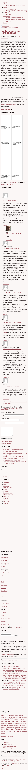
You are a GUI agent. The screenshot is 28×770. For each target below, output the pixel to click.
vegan (14, 731)
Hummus (16, 721)
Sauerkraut (19, 727)
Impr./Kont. (6, 12)
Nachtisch (3, 588)
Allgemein (6, 482)
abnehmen (5, 715)
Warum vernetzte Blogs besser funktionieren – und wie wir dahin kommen (15, 19)
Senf (23, 727)
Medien (5, 491)
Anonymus (4, 409)
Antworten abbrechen (15, 409)
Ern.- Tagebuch (5, 563)
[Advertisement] (5, 527)
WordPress (15, 764)
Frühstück (2, 721)
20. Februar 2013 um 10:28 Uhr (12, 292)
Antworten (6, 225)
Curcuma (3, 612)
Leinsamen (4, 621)
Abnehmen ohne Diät (14, 715)
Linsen (24, 723)
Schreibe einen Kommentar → (9, 191)
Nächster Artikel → (6, 443)
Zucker (25, 731)
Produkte (6, 496)
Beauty (5, 484)
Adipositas (21, 715)
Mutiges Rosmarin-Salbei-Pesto (12, 460)
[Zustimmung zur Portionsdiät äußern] (12, 756)
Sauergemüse (5, 624)
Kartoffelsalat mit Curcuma (11, 331)
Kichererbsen (9, 723)
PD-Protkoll (4, 567)
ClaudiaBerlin (7, 684)
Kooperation (6, 16)
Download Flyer (6, 109)
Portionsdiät (3, 727)
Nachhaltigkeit (7, 493)
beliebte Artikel (20, 717)
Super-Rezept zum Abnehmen (12, 729)
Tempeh (6, 731)
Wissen (5, 503)
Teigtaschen (3, 731)
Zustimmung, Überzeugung (8, 104)
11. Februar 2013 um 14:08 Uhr (12, 322)
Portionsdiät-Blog (8, 494)
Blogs (5, 7)
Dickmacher (4, 606)
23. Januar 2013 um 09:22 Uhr (12, 349)
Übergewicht (3, 733)
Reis (13, 727)
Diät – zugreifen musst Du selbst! (15, 5)
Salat (16, 727)
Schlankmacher (5, 603)
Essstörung (21, 719)
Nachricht (4, 426)
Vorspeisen (4, 585)
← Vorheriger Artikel (6, 441)
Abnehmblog (4, 557)
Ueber (5, 23)
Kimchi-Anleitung (5, 618)
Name (2, 415)
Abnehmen (6, 4)
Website (3, 423)
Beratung (6, 486)
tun (13, 656)
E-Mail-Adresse (5, 418)
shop (4, 500)
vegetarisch (20, 731)
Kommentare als (9, 746)
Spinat (25, 727)
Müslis (2, 582)
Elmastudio (6, 765)
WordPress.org (7, 748)
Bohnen (25, 717)
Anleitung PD (4, 560)
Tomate (9, 731)
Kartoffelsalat (3, 723)
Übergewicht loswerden (7, 654)
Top (2, 768)
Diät (12, 719)
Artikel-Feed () (8, 744)
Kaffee (2, 597)
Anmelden (6, 742)
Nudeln (20, 725)
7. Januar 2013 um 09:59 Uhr (11, 386)
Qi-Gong (3, 576)
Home (5, 2)
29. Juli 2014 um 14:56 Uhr (14, 234)
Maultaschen (3, 725)
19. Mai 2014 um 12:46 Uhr (11, 248)
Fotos (5, 489)
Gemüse (6, 721)
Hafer (2, 615)
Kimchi (15, 723)
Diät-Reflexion (12, 182)
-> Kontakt (4, 476)
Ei (14, 719)
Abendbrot (4, 591)
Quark (10, 727)
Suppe (24, 729)
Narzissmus (15, 725)
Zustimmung (4, 184)
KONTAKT (9, 14)
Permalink (12, 184)
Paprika (23, 725)
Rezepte (5, 498)
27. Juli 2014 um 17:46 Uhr (11, 200)
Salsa (5, 332)
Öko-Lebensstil (5, 573)
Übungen (6, 501)
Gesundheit (11, 721)
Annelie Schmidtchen (8, 717)
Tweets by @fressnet (7, 736)
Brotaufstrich (3, 719)
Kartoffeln (24, 721)
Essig (17, 719)
